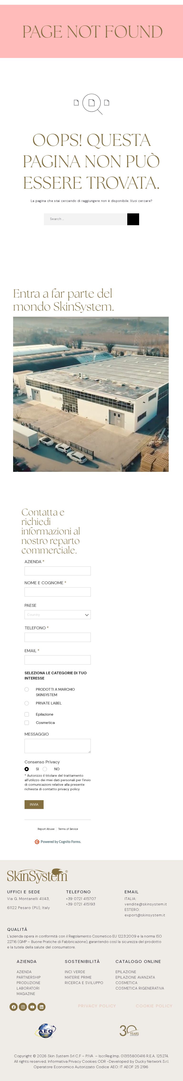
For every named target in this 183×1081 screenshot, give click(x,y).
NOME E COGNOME (54, 583)
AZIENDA (43, 561)
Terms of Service (68, 829)
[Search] (133, 219)
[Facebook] (14, 1007)
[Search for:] (85, 219)
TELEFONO (45, 628)
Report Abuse (46, 829)
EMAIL (40, 651)
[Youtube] (32, 1007)
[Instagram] (23, 1007)
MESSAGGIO (37, 734)
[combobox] (58, 614)
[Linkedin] (41, 1007)
